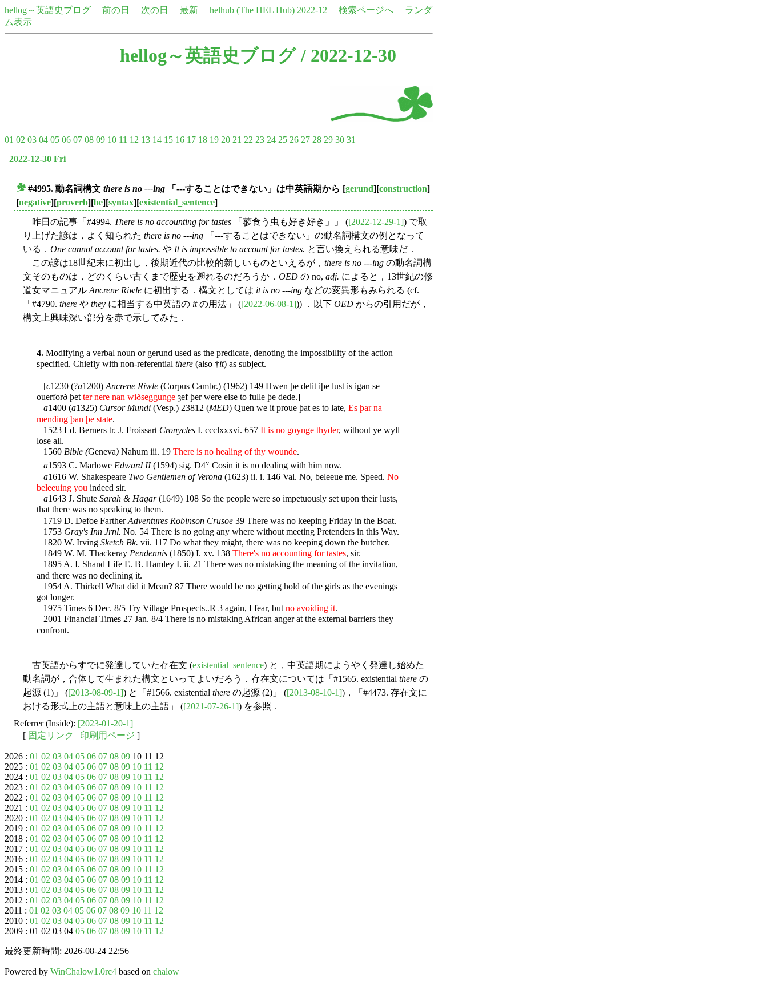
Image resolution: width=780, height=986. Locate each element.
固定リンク (51, 735)
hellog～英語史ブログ (48, 10)
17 (191, 139)
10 (111, 139)
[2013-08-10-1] (314, 692)
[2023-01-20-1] (105, 723)
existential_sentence (177, 202)
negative (35, 202)
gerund (359, 188)
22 (248, 139)
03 (32, 139)
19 (214, 139)
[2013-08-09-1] (95, 692)
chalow (166, 971)
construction (403, 188)
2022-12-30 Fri (37, 159)
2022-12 (312, 10)
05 (54, 139)
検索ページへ (366, 10)
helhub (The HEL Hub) (252, 10)
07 (77, 139)
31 (351, 139)
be (98, 202)
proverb (72, 202)
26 (294, 139)
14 (157, 139)
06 (66, 139)
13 (145, 139)
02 (20, 139)
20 (225, 139)
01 (9, 139)
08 (89, 139)
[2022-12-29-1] (376, 222)
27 (305, 139)
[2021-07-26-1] (211, 706)
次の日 (154, 10)
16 (179, 139)
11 (123, 139)
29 (328, 139)
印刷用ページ (107, 735)
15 (168, 139)
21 (237, 139)
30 (339, 139)
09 (100, 139)
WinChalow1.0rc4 (83, 971)
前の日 (116, 10)
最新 (189, 10)
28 (316, 139)
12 (134, 139)
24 (271, 139)
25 (282, 139)
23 (259, 139)
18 (202, 139)
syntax (121, 202)
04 (43, 139)
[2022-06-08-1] (268, 304)
